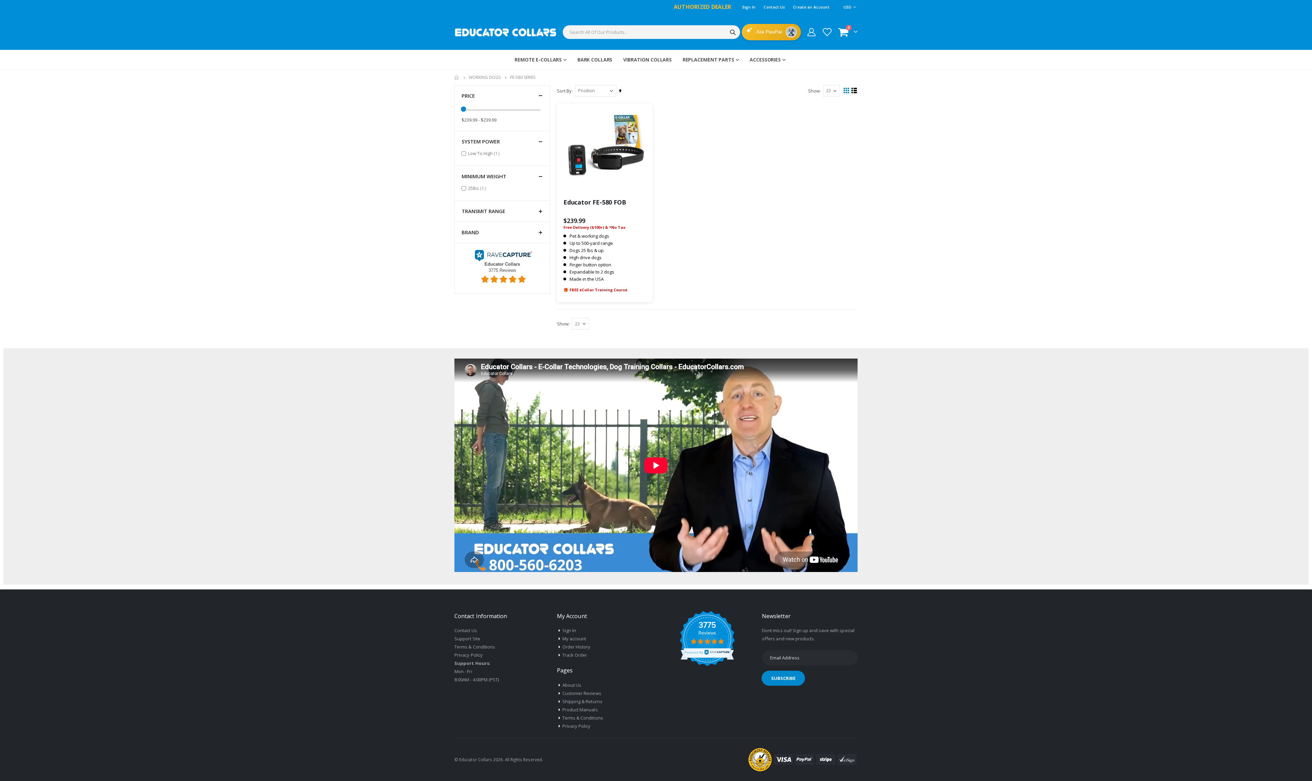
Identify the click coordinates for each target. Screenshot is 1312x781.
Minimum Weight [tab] (484, 176)
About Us (572, 685)
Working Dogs (485, 77)
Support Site (467, 639)
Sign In (749, 7)
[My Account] (811, 32)
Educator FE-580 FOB (594, 202)
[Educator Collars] (505, 32)
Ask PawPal (769, 31)
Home (456, 77)
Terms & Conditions (474, 647)
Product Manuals (580, 710)
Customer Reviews (581, 693)
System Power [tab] (481, 141)
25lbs (478, 188)
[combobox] (651, 32)
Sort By (564, 91)
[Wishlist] (827, 32)
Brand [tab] (470, 232)
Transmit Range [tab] (483, 211)
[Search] (732, 32)
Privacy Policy (468, 655)
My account (574, 639)
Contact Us (774, 7)
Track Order (574, 655)
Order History (576, 647)
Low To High (484, 153)
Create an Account (811, 7)
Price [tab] (468, 95)
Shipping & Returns (582, 701)
